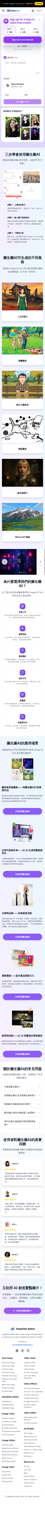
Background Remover (10, 1448)
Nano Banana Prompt (32, 1446)
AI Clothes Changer (9, 1421)
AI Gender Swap (8, 1388)
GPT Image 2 (29, 1433)
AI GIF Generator (8, 1434)
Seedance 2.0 (29, 1453)
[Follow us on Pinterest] (17, 1351)
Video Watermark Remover (30, 1418)
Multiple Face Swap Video (9, 1380)
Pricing (26, 1466)
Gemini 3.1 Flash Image (33, 1449)
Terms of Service (30, 1479)
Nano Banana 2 (30, 1443)
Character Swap (8, 1372)
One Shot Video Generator (30, 1377)
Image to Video (30, 1362)
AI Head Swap (7, 1391)
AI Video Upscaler (31, 1423)
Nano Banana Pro (30, 1440)
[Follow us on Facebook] (28, 1351)
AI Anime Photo (8, 1425)
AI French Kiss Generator (33, 1391)
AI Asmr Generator (31, 1372)
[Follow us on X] (22, 1351)
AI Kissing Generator (32, 1388)
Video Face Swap (8, 1366)
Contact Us (28, 1486)
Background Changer (10, 1451)
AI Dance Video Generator (30, 1406)
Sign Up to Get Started (22, 39)
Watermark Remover (10, 1455)
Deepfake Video (8, 1405)
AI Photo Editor (7, 1445)
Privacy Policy (29, 1476)
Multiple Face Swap (9, 1376)
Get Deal (39, 4)
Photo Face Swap (8, 1362)
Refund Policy (29, 1483)
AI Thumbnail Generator (11, 1431)
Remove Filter (7, 1481)
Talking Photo (29, 1369)
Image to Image (8, 1418)
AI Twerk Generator (31, 1395)
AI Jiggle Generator (31, 1401)
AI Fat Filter (6, 1471)
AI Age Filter (6, 1475)
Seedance (27, 1456)
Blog (25, 1473)
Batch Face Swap (8, 1384)
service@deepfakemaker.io (22, 1344)
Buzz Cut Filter (7, 1478)
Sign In (39, 10)
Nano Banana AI (30, 1436)
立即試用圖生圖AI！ (24, 1310)
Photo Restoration (9, 1461)
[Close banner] (43, 1)
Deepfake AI (6, 1401)
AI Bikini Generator (31, 1398)
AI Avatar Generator (9, 1428)
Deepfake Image (8, 1408)
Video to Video (29, 1366)
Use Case (27, 1470)
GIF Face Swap (7, 1369)
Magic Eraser (7, 1458)
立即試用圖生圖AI (22, 811)
